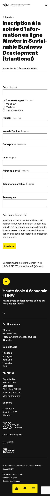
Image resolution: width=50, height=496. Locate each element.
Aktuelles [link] (7, 340)
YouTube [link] (7, 359)
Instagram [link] (8, 356)
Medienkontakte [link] (11, 396)
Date (10, 87)
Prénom (12, 117)
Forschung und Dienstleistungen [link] (20, 336)
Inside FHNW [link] (10, 411)
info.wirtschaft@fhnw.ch (31, 266)
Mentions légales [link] (10, 478)
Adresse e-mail (16, 170)
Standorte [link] (8, 385)
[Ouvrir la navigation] (33, 488)
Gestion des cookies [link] (11, 481)
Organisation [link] (9, 379)
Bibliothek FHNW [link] (12, 389)
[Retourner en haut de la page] (6, 281)
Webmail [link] (7, 415)
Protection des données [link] (13, 474)
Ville (10, 157)
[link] (16, 5)
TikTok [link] (6, 366)
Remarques (9, 197)
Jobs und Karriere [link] (12, 392)
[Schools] (16, 488)
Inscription (9, 246)
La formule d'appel (18, 100)
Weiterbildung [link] (10, 333)
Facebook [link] (8, 352)
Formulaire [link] (9, 17)
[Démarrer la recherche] (25, 488)
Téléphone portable (18, 184)
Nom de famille (16, 131)
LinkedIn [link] (7, 363)
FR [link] (46, 5)
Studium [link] (7, 330)
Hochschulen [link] (9, 382)
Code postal (14, 144)
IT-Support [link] (8, 408)
